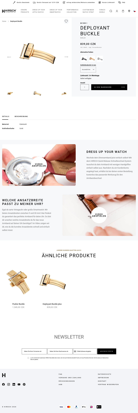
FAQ (123, 2)
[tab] (5, 116)
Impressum (103, 377)
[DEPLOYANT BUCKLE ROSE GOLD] (92, 58)
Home (4, 21)
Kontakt (102, 381)
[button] (7, 57)
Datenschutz (105, 357)
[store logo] (9, 11)
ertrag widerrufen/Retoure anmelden (81, 2)
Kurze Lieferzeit (108, 2)
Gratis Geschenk (23, 2)
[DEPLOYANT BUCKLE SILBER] (100, 58)
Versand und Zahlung (70, 377)
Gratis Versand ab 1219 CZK (48, 2)
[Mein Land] (135, 11)
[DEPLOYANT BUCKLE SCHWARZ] (84, 58)
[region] (103, 59)
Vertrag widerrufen (108, 384)
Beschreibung (21, 116)
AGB (61, 384)
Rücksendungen (67, 381)
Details (5, 116)
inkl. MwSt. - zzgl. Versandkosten (91, 47)
